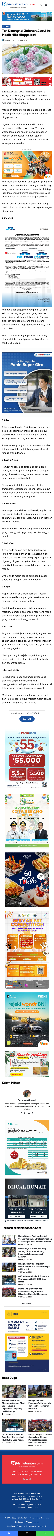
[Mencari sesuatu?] (46, 6)
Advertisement (30, 1526)
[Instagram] (32, 1113)
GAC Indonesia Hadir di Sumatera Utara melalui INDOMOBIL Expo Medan (33, 1279)
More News (27, 1303)
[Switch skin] (41, 6)
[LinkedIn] (25, 1113)
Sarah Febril (9, 40)
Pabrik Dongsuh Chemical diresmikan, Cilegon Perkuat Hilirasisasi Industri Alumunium (32, 1291)
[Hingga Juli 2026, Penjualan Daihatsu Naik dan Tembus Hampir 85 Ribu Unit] (9, 1267)
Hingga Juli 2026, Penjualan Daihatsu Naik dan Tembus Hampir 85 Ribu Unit (34, 1266)
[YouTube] (28, 1113)
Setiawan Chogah (27, 1100)
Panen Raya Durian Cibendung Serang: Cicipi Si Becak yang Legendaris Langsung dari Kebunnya (13, 1406)
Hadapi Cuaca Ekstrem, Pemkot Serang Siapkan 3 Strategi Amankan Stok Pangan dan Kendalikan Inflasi (35, 1239)
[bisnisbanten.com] (18, 5)
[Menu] (50, 6)
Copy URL (27, 719)
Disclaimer (11, 1526)
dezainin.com (33, 1522)
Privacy (20, 1526)
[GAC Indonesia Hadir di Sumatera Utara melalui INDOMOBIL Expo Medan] (9, 1280)
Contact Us (42, 1526)
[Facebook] (21, 1113)
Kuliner (6, 26)
